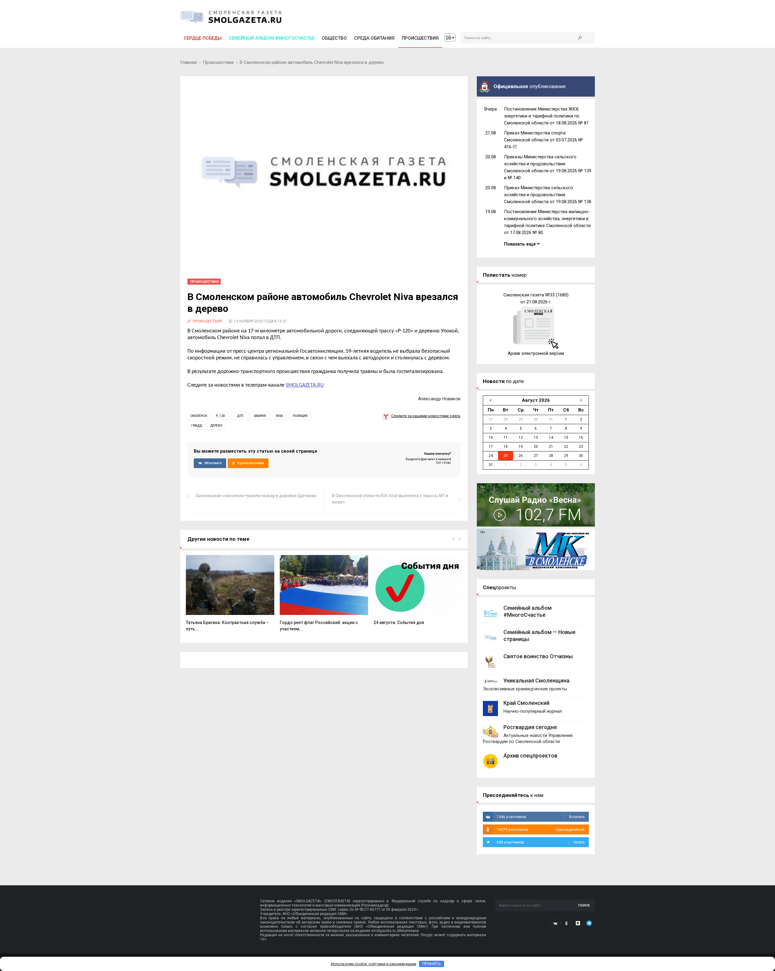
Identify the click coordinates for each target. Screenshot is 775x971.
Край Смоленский (526, 703)
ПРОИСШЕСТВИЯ (420, 38)
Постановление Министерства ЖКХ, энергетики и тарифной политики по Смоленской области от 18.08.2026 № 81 (546, 116)
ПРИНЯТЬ (431, 964)
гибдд (196, 425)
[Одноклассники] (567, 923)
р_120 (220, 416)
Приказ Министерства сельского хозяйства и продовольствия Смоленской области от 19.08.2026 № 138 (547, 194)
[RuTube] (578, 923)
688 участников (541, 842)
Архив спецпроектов (530, 755)
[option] (230, 596)
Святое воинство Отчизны (538, 656)
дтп (240, 416)
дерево (216, 425)
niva (279, 416)
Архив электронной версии (536, 353)
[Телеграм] (589, 923)
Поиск (584, 905)
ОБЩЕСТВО (334, 38)
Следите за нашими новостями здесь (425, 416)
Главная (188, 62)
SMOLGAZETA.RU (305, 385)
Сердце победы (203, 38)
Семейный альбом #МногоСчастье (272, 38)
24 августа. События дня (399, 622)
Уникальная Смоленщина (536, 680)
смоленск (198, 416)
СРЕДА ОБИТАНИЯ (374, 38)
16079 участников (541, 829)
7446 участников (541, 817)
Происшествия (218, 62)
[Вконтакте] (555, 923)
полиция (300, 416)
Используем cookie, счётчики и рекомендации (373, 964)
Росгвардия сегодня (530, 727)
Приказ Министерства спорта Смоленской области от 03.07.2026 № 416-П (543, 140)
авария (260, 416)
